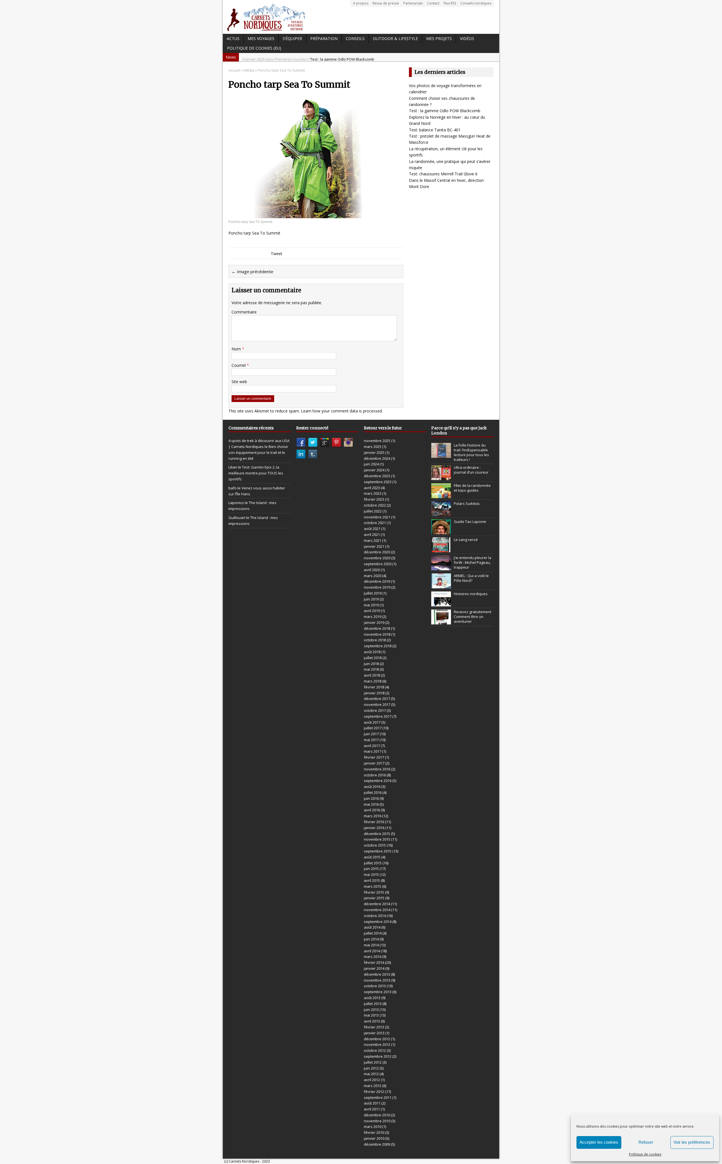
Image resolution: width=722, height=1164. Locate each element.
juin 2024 (371, 464)
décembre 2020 (377, 552)
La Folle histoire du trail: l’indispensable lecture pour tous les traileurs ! (471, 452)
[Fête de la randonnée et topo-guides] (441, 495)
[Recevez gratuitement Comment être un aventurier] (441, 621)
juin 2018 (371, 663)
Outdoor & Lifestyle (395, 38)
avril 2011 (372, 1109)
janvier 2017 (374, 763)
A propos (360, 3)
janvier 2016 (374, 827)
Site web (239, 381)
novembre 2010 (377, 1120)
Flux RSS (450, 3)
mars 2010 (372, 1126)
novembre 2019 (377, 587)
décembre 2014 (377, 903)
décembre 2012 (377, 1038)
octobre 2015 (375, 845)
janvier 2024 (374, 469)
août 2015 (372, 857)
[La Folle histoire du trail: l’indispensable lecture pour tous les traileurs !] (441, 455)
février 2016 (374, 821)
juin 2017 (371, 733)
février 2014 (374, 962)
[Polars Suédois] (441, 513)
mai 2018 (371, 669)
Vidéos (467, 38)
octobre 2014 (375, 915)
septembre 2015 (377, 851)
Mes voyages (261, 38)
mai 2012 (371, 1073)
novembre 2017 (377, 704)
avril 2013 (372, 1021)
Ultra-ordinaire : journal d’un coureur (471, 470)
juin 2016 (371, 798)
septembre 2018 (377, 645)
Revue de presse (386, 3)
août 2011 (372, 1103)
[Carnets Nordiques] (361, 17)
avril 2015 (372, 880)
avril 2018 (372, 675)
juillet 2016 (373, 792)
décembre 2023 (377, 475)
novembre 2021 (377, 517)
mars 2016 (372, 815)
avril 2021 (372, 534)
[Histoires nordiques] (441, 603)
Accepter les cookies (599, 1142)
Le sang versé (466, 539)
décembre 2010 (377, 1114)
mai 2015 (371, 874)
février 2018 (374, 687)
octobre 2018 (375, 639)
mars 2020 (372, 575)
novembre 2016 (377, 769)
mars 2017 (372, 751)
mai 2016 (371, 804)
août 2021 (372, 528)
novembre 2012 (377, 1044)
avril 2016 (372, 809)
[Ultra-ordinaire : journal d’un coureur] (441, 477)
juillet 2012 (373, 1062)
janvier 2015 (374, 897)
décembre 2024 (377, 458)
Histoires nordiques (471, 593)
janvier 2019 (374, 622)
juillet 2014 (373, 933)
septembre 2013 (377, 991)
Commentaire (244, 312)
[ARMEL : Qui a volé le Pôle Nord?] (441, 585)
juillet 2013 (373, 1003)
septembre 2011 (377, 1097)
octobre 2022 (375, 505)
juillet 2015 (373, 862)
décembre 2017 (377, 698)
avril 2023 (372, 487)
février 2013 (374, 1027)
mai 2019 (371, 605)
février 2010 (374, 1132)
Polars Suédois (467, 503)
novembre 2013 (377, 980)
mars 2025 (372, 446)
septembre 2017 (377, 716)
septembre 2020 (377, 563)
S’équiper (292, 38)
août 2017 (372, 722)
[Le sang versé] (441, 549)
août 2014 (372, 927)
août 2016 (372, 786)
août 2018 (372, 651)
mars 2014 (372, 956)
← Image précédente (252, 271)
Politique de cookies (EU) (254, 48)
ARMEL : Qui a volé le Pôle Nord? (471, 578)
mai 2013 (371, 1015)
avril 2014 (372, 950)
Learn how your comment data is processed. (342, 411)
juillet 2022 (373, 511)
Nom (237, 349)
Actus (233, 38)
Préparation (324, 38)
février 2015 (374, 892)
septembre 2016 (377, 780)
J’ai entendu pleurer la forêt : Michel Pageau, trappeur (472, 562)
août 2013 (372, 997)
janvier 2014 (374, 968)
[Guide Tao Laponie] (441, 531)
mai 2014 (371, 944)
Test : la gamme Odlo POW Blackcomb (308, 57)
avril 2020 (372, 569)
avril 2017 (372, 745)
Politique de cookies (645, 1154)
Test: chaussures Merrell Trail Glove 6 (443, 173)
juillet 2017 (373, 727)
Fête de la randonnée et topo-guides (472, 488)
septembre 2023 (377, 481)
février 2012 (374, 1091)
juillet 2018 (373, 657)
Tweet (276, 253)
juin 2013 (371, 1009)
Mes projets (439, 38)
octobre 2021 (375, 522)
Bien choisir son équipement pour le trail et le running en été (258, 452)
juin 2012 (371, 1068)
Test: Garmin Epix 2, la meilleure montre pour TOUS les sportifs (255, 473)
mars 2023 (372, 493)
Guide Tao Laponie (470, 521)
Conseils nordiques (475, 3)
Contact (433, 3)
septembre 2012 (377, 1056)
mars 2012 (372, 1085)
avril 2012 (372, 1079)
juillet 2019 (373, 593)
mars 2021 (372, 540)
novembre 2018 (377, 634)
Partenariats (413, 3)
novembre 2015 (377, 839)
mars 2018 (372, 681)
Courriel (239, 365)
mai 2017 (371, 739)
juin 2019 (371, 599)
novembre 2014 (377, 909)
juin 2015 (371, 868)
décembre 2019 (377, 581)
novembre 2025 (377, 440)
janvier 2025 (374, 452)
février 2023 (374, 499)
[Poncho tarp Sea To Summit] (315, 214)
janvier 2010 (374, 1138)
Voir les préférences (691, 1142)
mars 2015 (372, 886)
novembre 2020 (377, 557)
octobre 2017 (375, 710)
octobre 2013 (375, 985)
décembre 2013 (377, 974)
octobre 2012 (375, 1050)
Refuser (646, 1142)
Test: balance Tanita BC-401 (435, 129)
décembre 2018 (377, 628)
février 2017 (374, 757)
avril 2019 (372, 610)
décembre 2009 (377, 1144)
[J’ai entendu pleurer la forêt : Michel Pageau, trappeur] (441, 567)
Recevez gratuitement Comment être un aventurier (472, 616)
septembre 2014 (377, 921)
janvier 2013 (374, 1032)
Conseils (355, 38)
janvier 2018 (374, 692)
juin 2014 (371, 939)
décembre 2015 (377, 833)
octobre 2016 (375, 775)
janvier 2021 (374, 546)
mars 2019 (372, 616)
